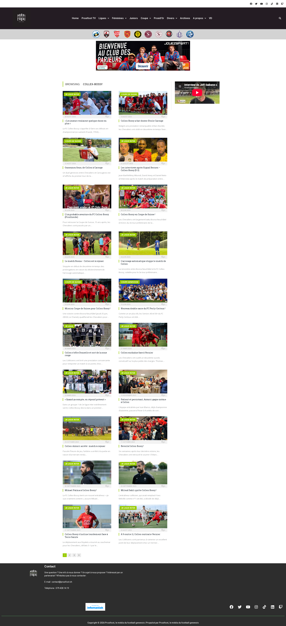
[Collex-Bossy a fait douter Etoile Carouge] (143, 104)
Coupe (144, 18)
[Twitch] (282, 3)
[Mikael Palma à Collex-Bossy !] (87, 473)
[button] (48, 598)
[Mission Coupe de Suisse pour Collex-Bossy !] (87, 291)
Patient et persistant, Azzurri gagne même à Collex (143, 401)
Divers (170, 18)
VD (210, 18)
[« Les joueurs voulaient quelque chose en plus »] (87, 104)
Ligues (102, 18)
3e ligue (69, 326)
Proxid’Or (159, 18)
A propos (198, 18)
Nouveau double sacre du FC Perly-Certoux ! (143, 308)
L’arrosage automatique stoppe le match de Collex (143, 262)
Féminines (118, 18)
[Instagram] (266, 3)
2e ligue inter (72, 94)
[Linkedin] (277, 3)
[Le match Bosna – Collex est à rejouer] (87, 244)
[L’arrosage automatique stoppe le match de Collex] (143, 244)
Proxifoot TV (89, 18)
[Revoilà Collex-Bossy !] (143, 429)
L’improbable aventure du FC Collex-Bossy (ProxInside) (87, 215)
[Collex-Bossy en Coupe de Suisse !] (143, 197)
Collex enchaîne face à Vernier (137, 352)
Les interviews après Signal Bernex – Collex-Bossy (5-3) (140, 169)
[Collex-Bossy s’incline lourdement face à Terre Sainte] (87, 517)
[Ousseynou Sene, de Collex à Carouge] (87, 150)
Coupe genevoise (129, 282)
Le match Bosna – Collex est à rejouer (84, 261)
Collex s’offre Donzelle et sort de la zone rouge (86, 354)
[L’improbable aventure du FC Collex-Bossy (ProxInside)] (87, 197)
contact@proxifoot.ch (62, 582)
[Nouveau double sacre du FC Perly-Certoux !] (143, 291)
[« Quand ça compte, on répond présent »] (87, 382)
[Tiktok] (272, 3)
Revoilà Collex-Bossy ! (132, 446)
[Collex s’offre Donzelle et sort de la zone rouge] (87, 335)
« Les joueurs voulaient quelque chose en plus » (86, 122)
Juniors (133, 18)
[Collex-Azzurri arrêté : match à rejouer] (87, 429)
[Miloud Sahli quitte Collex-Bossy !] (143, 473)
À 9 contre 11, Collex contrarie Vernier (140, 534)
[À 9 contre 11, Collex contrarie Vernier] (143, 517)
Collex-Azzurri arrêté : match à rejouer (85, 446)
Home (75, 18)
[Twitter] (256, 3)
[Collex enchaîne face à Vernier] (143, 335)
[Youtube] (261, 3)
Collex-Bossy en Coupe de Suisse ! (138, 214)
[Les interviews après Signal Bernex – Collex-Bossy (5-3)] (143, 150)
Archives (185, 18)
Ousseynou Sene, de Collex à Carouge (84, 167)
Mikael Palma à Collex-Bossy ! (81, 490)
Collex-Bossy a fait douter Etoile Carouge (142, 120)
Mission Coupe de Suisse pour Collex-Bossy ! (87, 308)
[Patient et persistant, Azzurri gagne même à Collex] (143, 382)
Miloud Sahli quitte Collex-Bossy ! (138, 490)
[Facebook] (251, 3)
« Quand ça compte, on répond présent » (85, 399)
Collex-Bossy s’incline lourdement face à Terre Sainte (86, 535)
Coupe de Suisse (129, 94)
